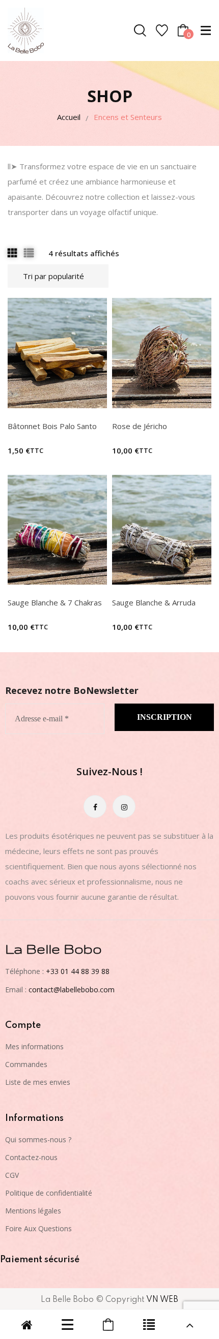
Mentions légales (33, 1210)
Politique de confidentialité (48, 1193)
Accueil (68, 117)
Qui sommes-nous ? (38, 1139)
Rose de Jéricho (139, 426)
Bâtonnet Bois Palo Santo (52, 426)
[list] (29, 252)
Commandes (26, 1064)
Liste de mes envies (37, 1082)
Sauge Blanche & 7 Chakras (55, 602)
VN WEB (162, 1300)
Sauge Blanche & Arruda (154, 602)
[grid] (12, 252)
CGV (12, 1175)
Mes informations (34, 1046)
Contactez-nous (31, 1157)
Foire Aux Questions (38, 1228)
